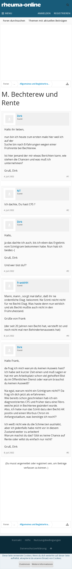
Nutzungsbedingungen (47, 540)
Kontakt (17, 540)
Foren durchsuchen (14, 20)
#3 (67, 271)
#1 (67, 176)
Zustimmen (24, 564)
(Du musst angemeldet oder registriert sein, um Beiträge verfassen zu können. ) (36, 465)
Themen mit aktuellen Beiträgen (47, 20)
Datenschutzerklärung (33, 548)
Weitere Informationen (42, 564)
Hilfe (27, 540)
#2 (67, 210)
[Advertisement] (36, 54)
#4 (67, 335)
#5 (67, 452)
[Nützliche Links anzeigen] (67, 84)
